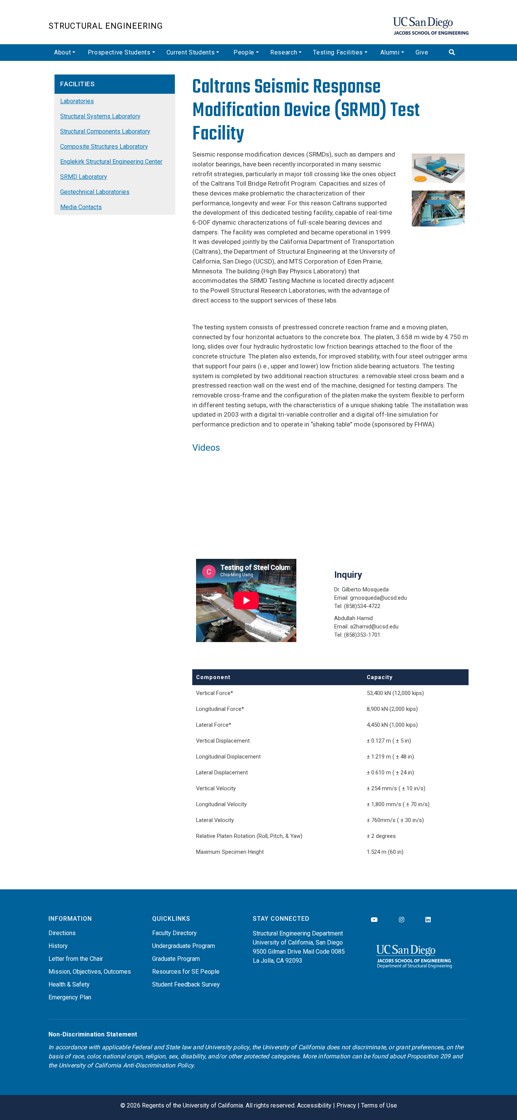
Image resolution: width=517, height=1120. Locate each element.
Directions (62, 933)
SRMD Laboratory (83, 176)
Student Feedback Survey (186, 984)
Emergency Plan (69, 997)
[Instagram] (401, 919)
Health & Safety (69, 984)
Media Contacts (81, 207)
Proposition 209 (428, 1056)
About (62, 52)
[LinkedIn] (428, 919)
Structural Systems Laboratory (100, 116)
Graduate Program (176, 958)
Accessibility (314, 1105)
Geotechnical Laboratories (94, 191)
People (244, 52)
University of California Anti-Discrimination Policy (126, 1065)
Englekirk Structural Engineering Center (111, 161)
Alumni (390, 52)
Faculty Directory (174, 933)
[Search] (456, 52)
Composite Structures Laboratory (104, 146)
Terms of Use (379, 1105)
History (58, 945)
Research (283, 52)
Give (422, 52)
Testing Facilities (338, 52)
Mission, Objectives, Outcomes (89, 971)
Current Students (191, 52)
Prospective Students (119, 52)
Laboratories (77, 101)
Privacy (346, 1105)
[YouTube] (374, 919)
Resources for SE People (186, 971)
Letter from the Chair (75, 958)
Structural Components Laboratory (105, 131)
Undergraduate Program (183, 945)
